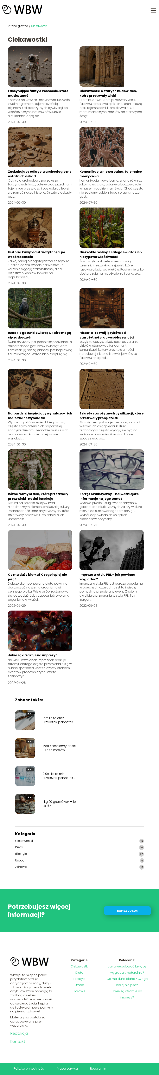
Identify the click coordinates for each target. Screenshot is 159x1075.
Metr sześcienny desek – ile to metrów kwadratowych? (59, 748)
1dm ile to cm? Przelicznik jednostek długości (58, 720)
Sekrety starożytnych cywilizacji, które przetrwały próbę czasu (111, 415)
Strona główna (18, 26)
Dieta (19, 847)
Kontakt (17, 1041)
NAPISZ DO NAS (127, 911)
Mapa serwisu (67, 1068)
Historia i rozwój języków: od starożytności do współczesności (107, 335)
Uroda (19, 861)
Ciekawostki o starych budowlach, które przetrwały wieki (108, 93)
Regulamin (98, 1068)
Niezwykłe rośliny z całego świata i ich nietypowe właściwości (111, 254)
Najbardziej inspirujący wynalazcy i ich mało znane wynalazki (40, 415)
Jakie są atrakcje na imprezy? (32, 655)
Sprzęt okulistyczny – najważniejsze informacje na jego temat (109, 496)
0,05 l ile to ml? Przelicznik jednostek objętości (58, 776)
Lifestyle (21, 854)
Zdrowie (21, 867)
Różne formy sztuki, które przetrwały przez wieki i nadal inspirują (38, 496)
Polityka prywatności (29, 1068)
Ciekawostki (24, 841)
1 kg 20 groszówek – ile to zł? (59, 804)
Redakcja (19, 1033)
